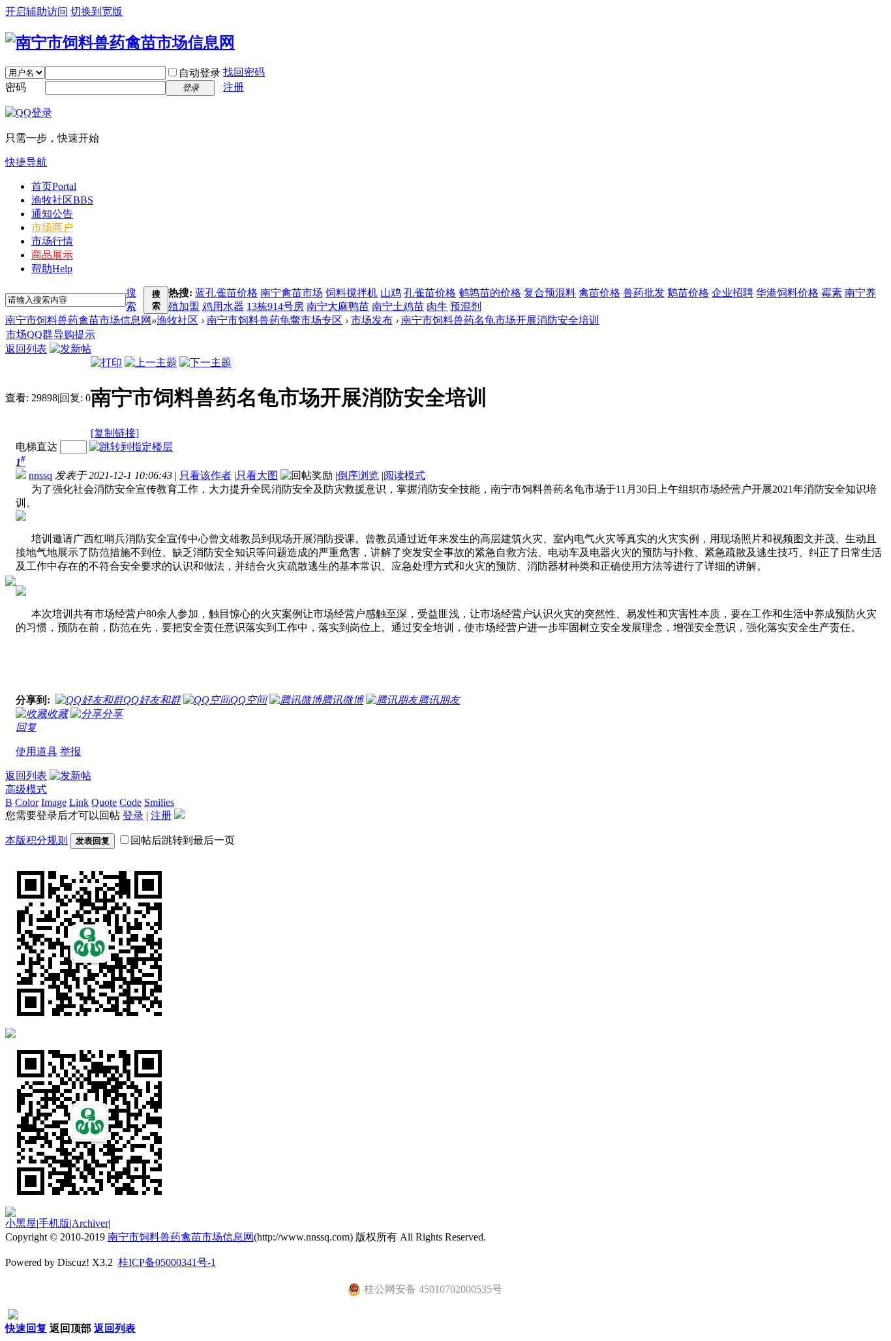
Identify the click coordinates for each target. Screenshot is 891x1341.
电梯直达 (36, 446)
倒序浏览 (358, 475)
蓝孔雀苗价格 (226, 292)
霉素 (831, 292)
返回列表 (26, 348)
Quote (104, 802)
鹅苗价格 (688, 292)
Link (79, 802)
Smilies (159, 802)
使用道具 (36, 751)
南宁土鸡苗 (398, 306)
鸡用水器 (223, 306)
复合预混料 (550, 292)
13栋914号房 (275, 306)
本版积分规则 (36, 840)
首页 (53, 186)
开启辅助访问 (36, 11)
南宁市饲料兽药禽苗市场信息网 (78, 320)
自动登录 (199, 72)
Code (130, 802)
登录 (133, 815)
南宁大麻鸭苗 (338, 306)
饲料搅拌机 (351, 292)
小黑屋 (21, 1223)
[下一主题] (205, 362)
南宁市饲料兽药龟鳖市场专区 (274, 320)
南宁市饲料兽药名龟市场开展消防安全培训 (500, 320)
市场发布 (372, 320)
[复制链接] (115, 433)
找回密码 (244, 72)
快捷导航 (26, 162)
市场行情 (52, 241)
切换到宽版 (96, 11)
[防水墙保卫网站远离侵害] (13, 1315)
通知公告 (52, 213)
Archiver (90, 1223)
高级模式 (26, 789)
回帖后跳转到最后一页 (182, 840)
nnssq (40, 475)
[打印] (106, 362)
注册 (233, 87)
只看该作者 (205, 475)
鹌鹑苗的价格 (490, 292)
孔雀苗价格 (430, 292)
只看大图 (257, 475)
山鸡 (390, 292)
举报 (70, 751)
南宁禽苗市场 (291, 292)
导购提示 (74, 334)
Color (26, 802)
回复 (26, 727)
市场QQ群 (29, 334)
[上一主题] (151, 362)
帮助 (51, 268)
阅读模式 (404, 475)
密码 (15, 87)
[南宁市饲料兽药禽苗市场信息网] (120, 42)
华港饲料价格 (787, 292)
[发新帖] (70, 348)
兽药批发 (644, 292)
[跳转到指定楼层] (131, 446)
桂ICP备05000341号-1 (167, 1262)
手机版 (54, 1223)
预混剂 (465, 306)
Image (54, 802)
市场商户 (52, 227)
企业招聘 (732, 292)
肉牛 (437, 306)
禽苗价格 (599, 292)
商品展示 (52, 254)
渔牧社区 (62, 200)
